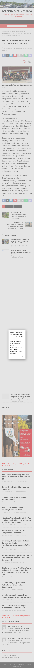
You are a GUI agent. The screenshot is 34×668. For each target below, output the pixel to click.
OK (23, 356)
